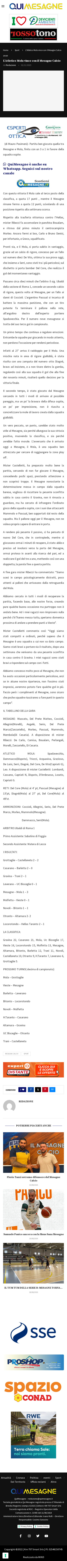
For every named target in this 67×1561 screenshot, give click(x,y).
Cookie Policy (42, 1526)
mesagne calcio (11, 1054)
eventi (46, 1477)
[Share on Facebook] (31, 1089)
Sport (17, 50)
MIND (41, 1557)
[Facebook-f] (21, 1536)
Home (5, 50)
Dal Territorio (18, 1481)
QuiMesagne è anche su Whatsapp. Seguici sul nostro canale (28, 168)
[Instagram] (29, 1536)
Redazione (11, 65)
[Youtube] (46, 1536)
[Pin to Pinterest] (45, 1089)
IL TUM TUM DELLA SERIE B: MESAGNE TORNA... (33, 1287)
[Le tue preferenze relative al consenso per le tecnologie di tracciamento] (5, 1556)
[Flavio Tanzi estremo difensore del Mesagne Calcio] (33, 1152)
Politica (34, 1477)
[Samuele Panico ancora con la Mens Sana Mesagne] (33, 1209)
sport (26, 1054)
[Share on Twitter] (38, 1089)
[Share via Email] (52, 1089)
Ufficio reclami (38, 1481)
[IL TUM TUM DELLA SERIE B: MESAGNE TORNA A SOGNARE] (33, 1263)
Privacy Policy (26, 1526)
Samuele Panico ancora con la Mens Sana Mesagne (33, 1234)
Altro (53, 1481)
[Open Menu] (3, 6)
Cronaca (20, 1477)
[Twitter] (38, 1536)
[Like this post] (23, 1089)
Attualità (6, 1477)
